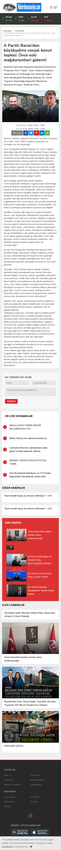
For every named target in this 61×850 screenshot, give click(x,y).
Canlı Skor (35, 775)
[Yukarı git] (55, 844)
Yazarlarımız (36, 784)
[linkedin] (41, 132)
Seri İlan (34, 801)
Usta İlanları (9, 801)
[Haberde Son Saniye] (21, 7)
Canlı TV (8, 775)
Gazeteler (8, 780)
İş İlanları (34, 797)
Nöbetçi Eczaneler (12, 784)
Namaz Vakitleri (37, 780)
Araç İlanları (9, 797)
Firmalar (7, 806)
